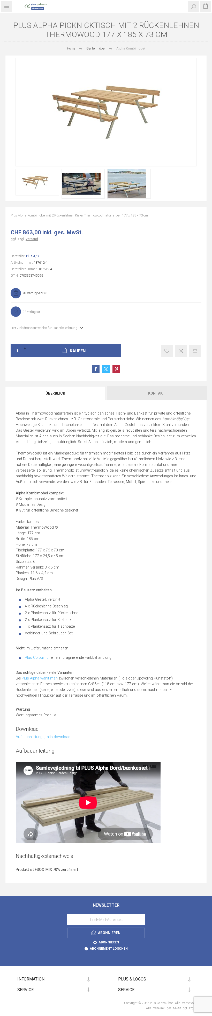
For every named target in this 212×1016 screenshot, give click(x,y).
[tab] (55, 393)
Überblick (55, 393)
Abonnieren (109, 942)
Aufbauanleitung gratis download (43, 737)
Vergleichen (181, 351)
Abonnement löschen (109, 948)
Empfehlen (195, 351)
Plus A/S (32, 256)
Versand (32, 239)
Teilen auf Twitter (106, 369)
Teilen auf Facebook (96, 369)
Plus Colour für (37, 657)
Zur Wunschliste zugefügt (167, 351)
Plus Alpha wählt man (40, 678)
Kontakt (156, 393)
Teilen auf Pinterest (116, 369)
